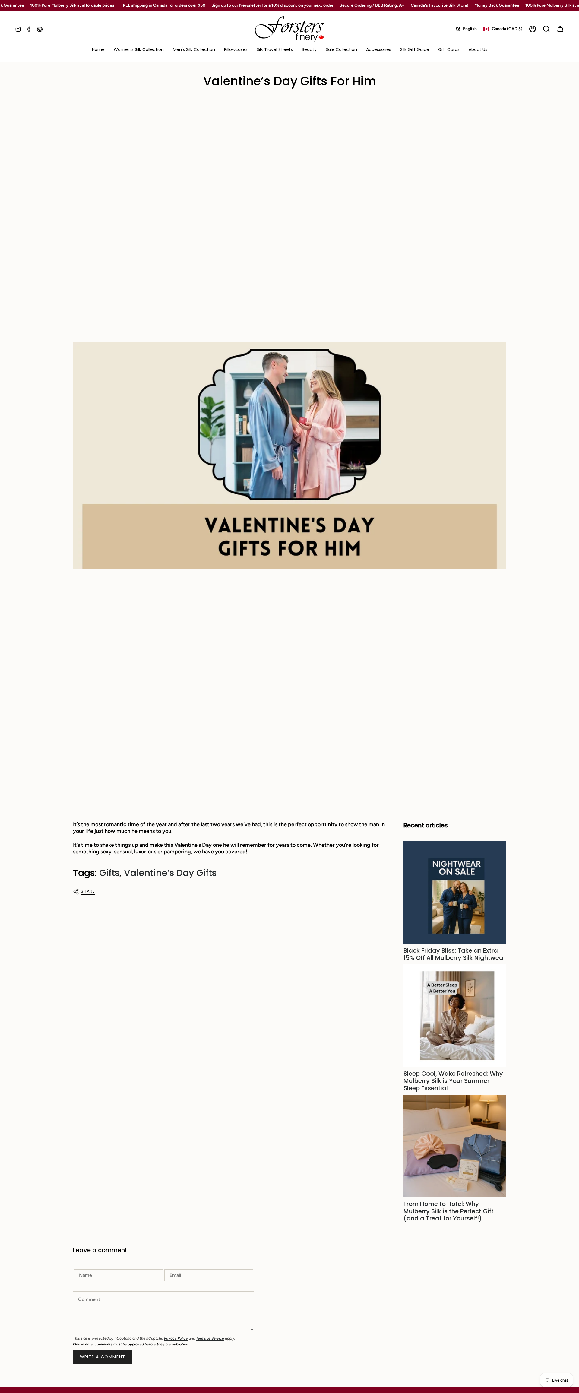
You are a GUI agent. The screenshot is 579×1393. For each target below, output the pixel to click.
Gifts (109, 872)
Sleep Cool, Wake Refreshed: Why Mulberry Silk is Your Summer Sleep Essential (453, 1080)
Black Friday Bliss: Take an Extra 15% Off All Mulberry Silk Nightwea (453, 954)
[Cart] (560, 29)
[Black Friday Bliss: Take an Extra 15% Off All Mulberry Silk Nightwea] (454, 892)
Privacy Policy (176, 1338)
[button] (138, 50)
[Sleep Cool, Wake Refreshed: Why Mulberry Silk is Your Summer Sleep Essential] (454, 1015)
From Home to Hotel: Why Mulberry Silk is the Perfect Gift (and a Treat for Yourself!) (448, 1211)
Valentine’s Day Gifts (170, 872)
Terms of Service (210, 1338)
